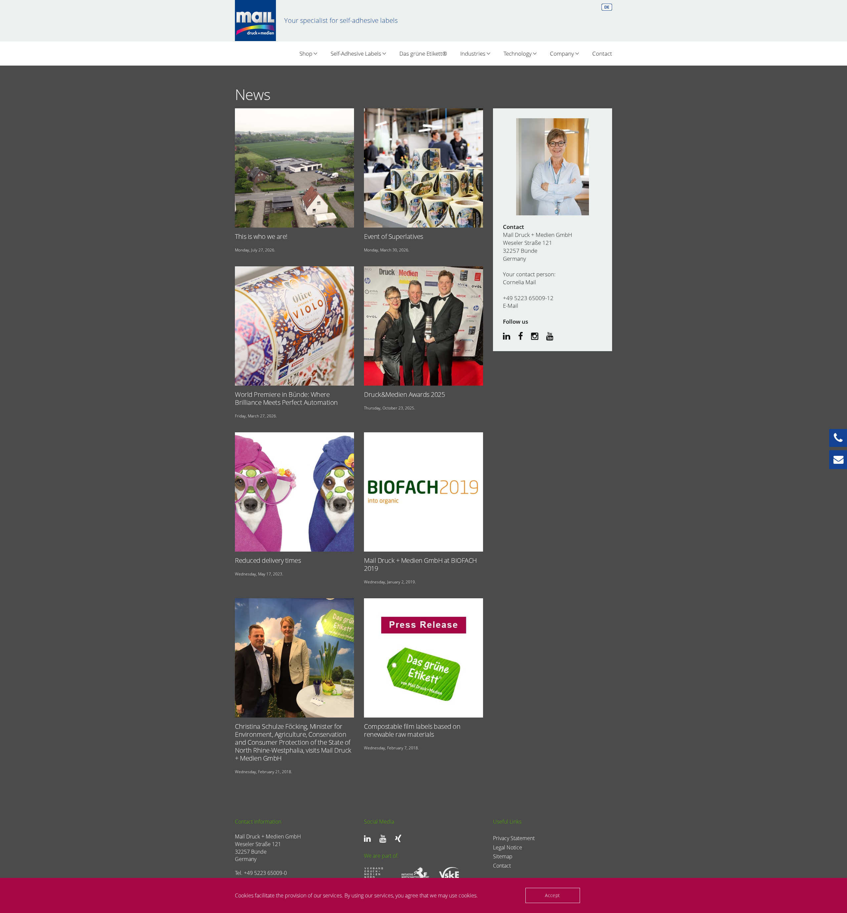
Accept (552, 895)
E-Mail (510, 305)
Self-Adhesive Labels (356, 53)
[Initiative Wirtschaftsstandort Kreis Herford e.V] (412, 874)
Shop (306, 53)
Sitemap (503, 856)
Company (562, 53)
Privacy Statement (514, 838)
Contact (602, 53)
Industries (473, 53)
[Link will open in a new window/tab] (369, 838)
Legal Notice (507, 847)
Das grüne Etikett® (423, 53)
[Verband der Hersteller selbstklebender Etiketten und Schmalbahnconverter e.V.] (450, 874)
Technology (518, 53)
